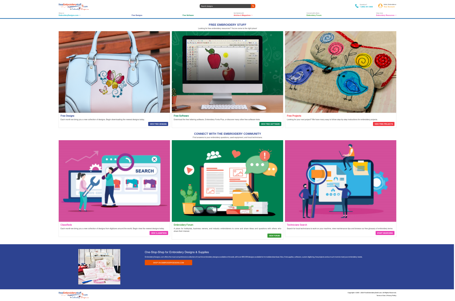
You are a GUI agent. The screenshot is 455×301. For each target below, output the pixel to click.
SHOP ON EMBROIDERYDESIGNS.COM (168, 262)
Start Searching (385, 233)
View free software (270, 124)
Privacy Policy (391, 295)
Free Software (188, 15)
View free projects (384, 124)
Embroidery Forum (314, 15)
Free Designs (137, 15)
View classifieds (159, 233)
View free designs (158, 124)
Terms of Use (381, 295)
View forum (274, 235)
